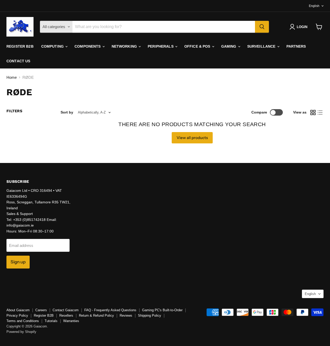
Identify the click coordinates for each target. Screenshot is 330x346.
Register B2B (20, 46)
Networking (125, 46)
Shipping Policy (149, 315)
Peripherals (161, 46)
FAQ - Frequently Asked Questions (110, 310)
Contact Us (18, 61)
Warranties (71, 321)
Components (88, 46)
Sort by (67, 112)
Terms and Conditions (22, 321)
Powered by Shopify (21, 332)
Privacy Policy (17, 315)
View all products (192, 137)
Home (11, 77)
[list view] (320, 112)
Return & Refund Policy (96, 315)
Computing (53, 46)
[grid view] (313, 112)
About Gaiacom (18, 310)
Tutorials (51, 321)
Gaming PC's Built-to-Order (162, 310)
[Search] (262, 27)
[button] (299, 27)
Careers (41, 310)
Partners (296, 46)
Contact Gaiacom (66, 310)
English (314, 6)
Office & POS (197, 46)
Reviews (126, 315)
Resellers (66, 315)
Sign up (18, 261)
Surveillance (262, 46)
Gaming (229, 46)
